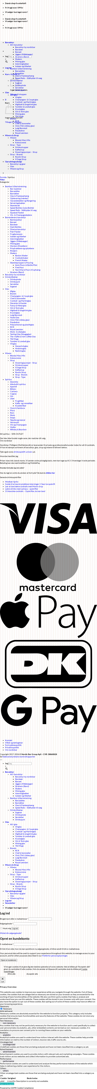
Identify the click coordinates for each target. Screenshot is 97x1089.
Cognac (13, 393)
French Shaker (21, 260)
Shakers (18, 59)
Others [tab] (3, 1068)
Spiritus (8, 379)
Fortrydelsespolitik (13, 745)
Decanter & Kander (18, 303)
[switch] (1, 1023)
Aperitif (13, 386)
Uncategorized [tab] (6, 1042)
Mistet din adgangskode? (11, 933)
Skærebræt (15, 205)
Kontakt (8, 740)
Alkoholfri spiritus (18, 384)
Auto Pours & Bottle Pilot (26, 265)
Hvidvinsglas (20, 348)
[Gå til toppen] (1, 759)
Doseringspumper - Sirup (26, 362)
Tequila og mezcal (17, 420)
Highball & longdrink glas (26, 104)
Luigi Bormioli (21, 128)
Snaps (12, 417)
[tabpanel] (48, 1015)
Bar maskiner (15, 189)
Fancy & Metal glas (18, 305)
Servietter (19, 87)
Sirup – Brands (16, 154)
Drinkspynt (20, 90)
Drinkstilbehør (11, 277)
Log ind (15, 928)
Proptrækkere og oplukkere (22, 248)
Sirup (12, 360)
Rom (12, 413)
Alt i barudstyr (16, 774)
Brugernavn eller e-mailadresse (14, 919)
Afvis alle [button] (11, 974)
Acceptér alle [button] (32, 974)
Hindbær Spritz (11, 481)
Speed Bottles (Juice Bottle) (22, 208)
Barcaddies (20, 71)
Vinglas (18, 97)
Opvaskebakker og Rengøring (23, 200)
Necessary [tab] (4, 1006)
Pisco (12, 410)
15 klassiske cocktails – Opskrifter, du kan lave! (25, 491)
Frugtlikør (19, 401)
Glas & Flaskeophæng (24, 76)
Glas (7, 92)
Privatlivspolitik (12, 747)
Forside (3, 177)
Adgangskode (6, 923)
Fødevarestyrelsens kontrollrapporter (18, 756)
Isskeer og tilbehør (23, 66)
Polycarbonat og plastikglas (22, 324)
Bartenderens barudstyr (15, 217)
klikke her (50, 473)
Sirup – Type (15, 145)
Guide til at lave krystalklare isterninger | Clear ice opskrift (30, 484)
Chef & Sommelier (23, 123)
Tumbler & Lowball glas (25, 106)
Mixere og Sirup (17, 168)
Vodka (13, 427)
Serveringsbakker (17, 203)
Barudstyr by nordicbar (25, 47)
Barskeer (19, 49)
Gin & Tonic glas (22, 111)
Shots (12, 415)
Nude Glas (14, 317)
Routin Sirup (20, 157)
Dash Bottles (15, 227)
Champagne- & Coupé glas (26, 99)
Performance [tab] (5, 1059)
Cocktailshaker (21, 258)
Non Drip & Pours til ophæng (27, 270)
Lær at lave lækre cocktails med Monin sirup (24, 486)
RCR (17, 121)
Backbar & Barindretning (20, 68)
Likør (12, 398)
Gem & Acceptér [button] (7, 1084)
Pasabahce (20, 130)
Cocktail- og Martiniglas (25, 102)
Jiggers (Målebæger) (24, 54)
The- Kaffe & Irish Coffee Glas (23, 336)
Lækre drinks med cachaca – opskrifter (21, 489)
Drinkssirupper (21, 147)
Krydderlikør (20, 405)
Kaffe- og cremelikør (24, 403)
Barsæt (18, 52)
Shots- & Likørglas (18, 332)
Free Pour (19, 267)
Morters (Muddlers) (18, 246)
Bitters (13, 389)
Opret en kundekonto (8, 960)
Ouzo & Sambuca (17, 408)
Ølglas (13, 291)
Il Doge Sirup (20, 159)
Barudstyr (9, 772)
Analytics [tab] (4, 1032)
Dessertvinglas (21, 346)
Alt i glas (13, 95)
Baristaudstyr (16, 220)
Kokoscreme (20, 142)
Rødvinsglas (20, 351)
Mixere (13, 137)
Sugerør (13, 286)
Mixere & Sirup (12, 135)
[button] (12, 74)
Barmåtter (19, 73)
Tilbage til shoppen (18, 94)
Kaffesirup (19, 149)
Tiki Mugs (19, 116)
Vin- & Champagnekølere (21, 215)
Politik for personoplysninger (54, 955)
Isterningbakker (22, 64)
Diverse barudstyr (18, 229)
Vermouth (14, 422)
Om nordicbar (11, 750)
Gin (11, 396)
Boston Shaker (21, 255)
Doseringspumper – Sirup (26, 152)
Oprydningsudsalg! (13, 161)
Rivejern (13, 250)
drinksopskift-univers (23, 452)
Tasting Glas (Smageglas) (20, 334)
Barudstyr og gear (18, 164)
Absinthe (14, 382)
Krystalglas (20, 109)
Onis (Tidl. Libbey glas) (25, 126)
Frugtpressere (16, 234)
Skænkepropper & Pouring (21, 262)
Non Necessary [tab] (6, 1020)
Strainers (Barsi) (22, 56)
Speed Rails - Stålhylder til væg (23, 210)
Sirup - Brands (21, 374)
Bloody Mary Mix (22, 140)
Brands (13, 118)
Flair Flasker (15, 231)
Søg (6, 56)
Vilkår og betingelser (14, 742)
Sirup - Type (20, 377)
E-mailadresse (6, 944)
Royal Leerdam (21, 133)
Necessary (7, 1008)
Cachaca (13, 391)
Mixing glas (20, 61)
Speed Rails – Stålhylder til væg (28, 78)
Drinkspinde (20, 85)
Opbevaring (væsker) (19, 198)
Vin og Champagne (18, 424)
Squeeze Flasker (17, 212)
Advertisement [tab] (6, 1049)
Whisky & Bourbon (18, 429)
